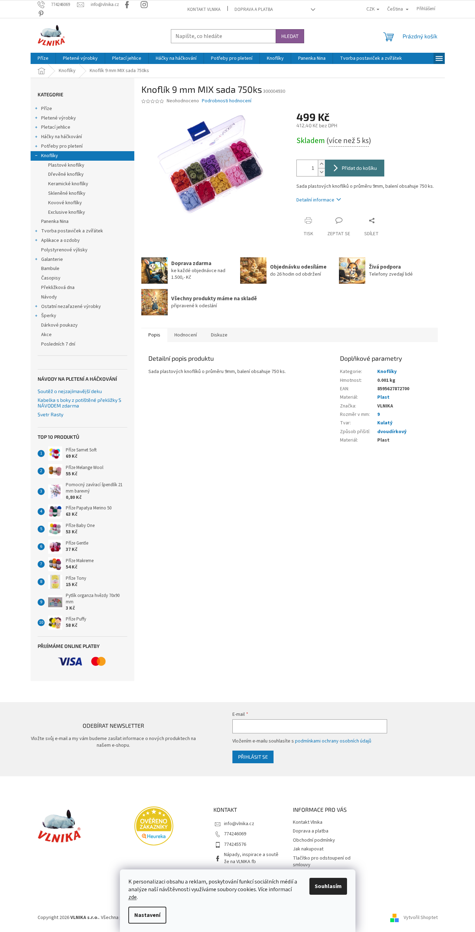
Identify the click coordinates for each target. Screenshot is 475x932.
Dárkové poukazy (59, 325)
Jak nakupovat (308, 849)
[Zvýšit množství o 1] (321, 164)
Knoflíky (49, 155)
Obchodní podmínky (314, 840)
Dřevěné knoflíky (66, 174)
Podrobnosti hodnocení (226, 101)
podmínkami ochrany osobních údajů (333, 741)
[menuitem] (43, 58)
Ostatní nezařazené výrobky (71, 306)
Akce (46, 334)
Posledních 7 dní (58, 344)
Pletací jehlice (55, 127)
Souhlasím (328, 886)
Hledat (290, 36)
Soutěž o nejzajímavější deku (70, 391)
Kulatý (384, 422)
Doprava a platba (254, 9)
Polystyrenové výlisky (64, 249)
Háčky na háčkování (61, 136)
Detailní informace (315, 200)
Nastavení (147, 915)
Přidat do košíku (359, 168)
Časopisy (50, 278)
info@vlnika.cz (239, 823)
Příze (46, 108)
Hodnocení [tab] (185, 335)
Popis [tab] (154, 335)
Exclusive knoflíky (66, 212)
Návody (49, 297)
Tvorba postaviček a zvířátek (72, 230)
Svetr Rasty (50, 414)
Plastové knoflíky (66, 165)
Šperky (48, 315)
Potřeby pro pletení (62, 146)
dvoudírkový (391, 431)
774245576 (235, 844)
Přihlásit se (253, 757)
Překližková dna (58, 287)
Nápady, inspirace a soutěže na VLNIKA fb (251, 858)
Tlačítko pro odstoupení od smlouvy (322, 861)
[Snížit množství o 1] (321, 172)
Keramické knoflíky (68, 183)
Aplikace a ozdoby (60, 240)
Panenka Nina (55, 221)
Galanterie (52, 259)
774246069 (235, 833)
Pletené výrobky (58, 118)
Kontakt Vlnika (203, 9)
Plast (383, 397)
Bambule (50, 268)
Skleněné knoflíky (66, 193)
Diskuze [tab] (219, 335)
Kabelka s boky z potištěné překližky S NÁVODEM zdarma (79, 402)
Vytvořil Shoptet (421, 917)
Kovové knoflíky (65, 202)
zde (132, 897)
